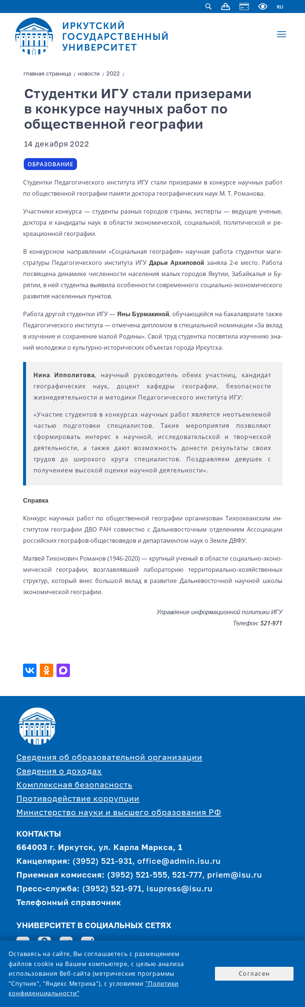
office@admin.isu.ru (179, 862)
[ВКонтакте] (30, 670)
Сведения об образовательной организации (109, 758)
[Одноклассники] (47, 670)
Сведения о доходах (59, 772)
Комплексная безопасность (74, 785)
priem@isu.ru (234, 875)
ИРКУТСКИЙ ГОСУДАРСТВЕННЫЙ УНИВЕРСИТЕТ (115, 36)
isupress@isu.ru (180, 889)
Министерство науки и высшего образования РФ (118, 813)
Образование (50, 164)
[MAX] (64, 670)
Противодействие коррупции (77, 799)
